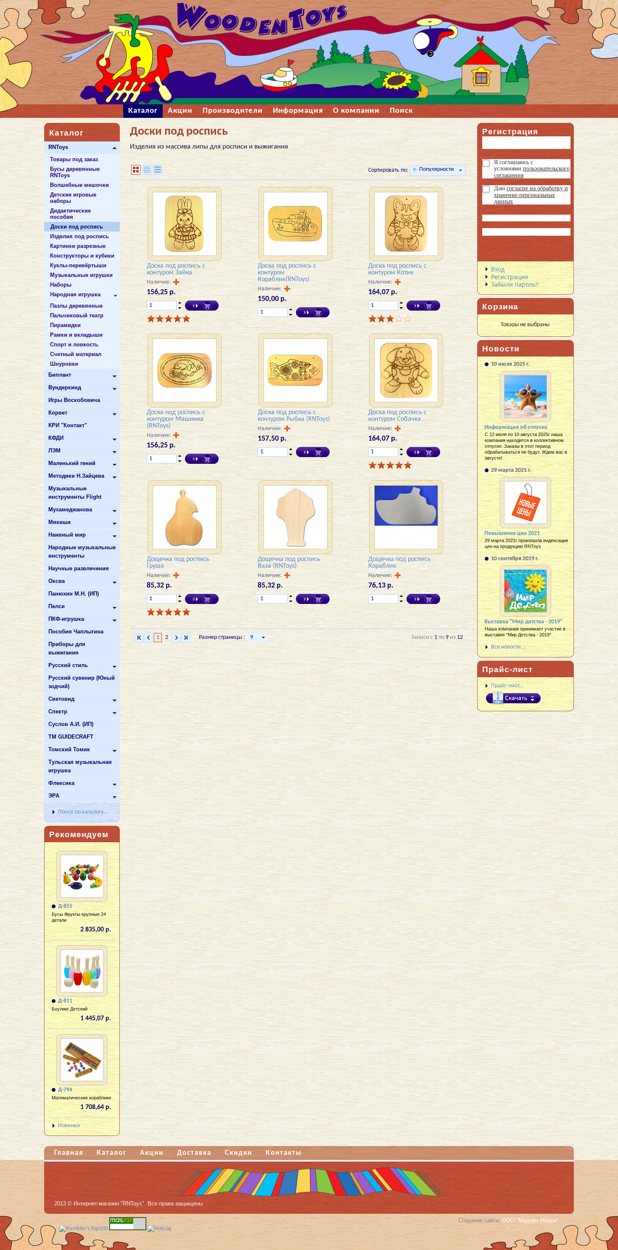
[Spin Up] (180, 302)
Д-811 (65, 1001)
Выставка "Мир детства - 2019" (523, 622)
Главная (68, 1153)
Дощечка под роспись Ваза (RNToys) (289, 562)
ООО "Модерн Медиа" (530, 1220)
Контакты (284, 1153)
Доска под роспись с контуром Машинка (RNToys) (176, 419)
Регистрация (509, 277)
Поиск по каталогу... (83, 812)
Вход (497, 269)
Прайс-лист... (507, 686)
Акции (152, 1153)
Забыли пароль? (514, 284)
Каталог (112, 1153)
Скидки (238, 1153)
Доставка (194, 1153)
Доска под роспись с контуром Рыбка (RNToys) (294, 416)
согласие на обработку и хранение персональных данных (531, 195)
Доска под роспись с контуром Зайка (176, 269)
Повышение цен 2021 (512, 533)
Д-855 (65, 906)
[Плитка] (135, 170)
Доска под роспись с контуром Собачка (397, 416)
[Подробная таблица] (157, 170)
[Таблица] (146, 170)
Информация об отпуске (515, 427)
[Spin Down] (180, 308)
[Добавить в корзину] (202, 306)
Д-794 (65, 1090)
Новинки (69, 1125)
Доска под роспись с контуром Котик (397, 269)
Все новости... (508, 647)
